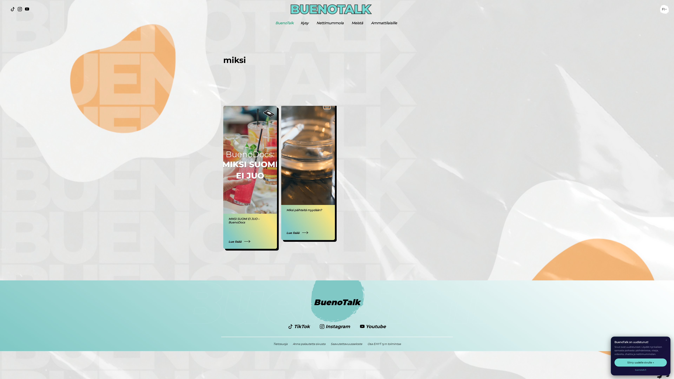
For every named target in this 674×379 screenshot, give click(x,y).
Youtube (375, 326)
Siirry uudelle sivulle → (640, 362)
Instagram (337, 326)
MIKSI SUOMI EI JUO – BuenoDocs (244, 220)
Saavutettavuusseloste (346, 344)
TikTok (302, 326)
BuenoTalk (284, 23)
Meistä (357, 23)
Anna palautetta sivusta (309, 344)
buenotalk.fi (640, 370)
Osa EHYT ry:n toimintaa (384, 344)
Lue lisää (235, 241)
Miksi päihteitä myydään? (304, 210)
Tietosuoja (280, 344)
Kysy (305, 23)
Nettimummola (330, 23)
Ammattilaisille (384, 23)
